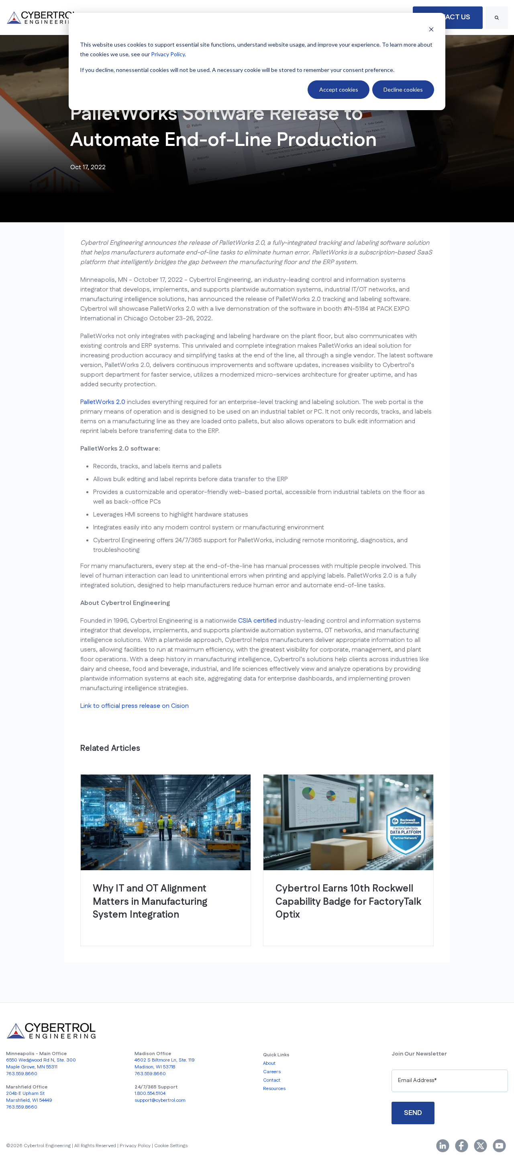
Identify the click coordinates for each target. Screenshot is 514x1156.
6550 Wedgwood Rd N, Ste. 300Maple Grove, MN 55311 (41, 1063)
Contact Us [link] (447, 17)
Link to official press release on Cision (134, 706)
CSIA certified (257, 620)
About (269, 1063)
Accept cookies (338, 89)
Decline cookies (403, 89)
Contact (271, 1080)
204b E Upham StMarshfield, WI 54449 (29, 1097)
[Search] (496, 17)
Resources (274, 1088)
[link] (42, 17)
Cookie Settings (171, 1145)
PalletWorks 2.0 (102, 402)
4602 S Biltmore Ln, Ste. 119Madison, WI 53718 (165, 1063)
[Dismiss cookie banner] (431, 29)
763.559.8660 (21, 1073)
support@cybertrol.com (160, 1100)
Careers (272, 1071)
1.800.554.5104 (150, 1093)
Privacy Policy (168, 54)
